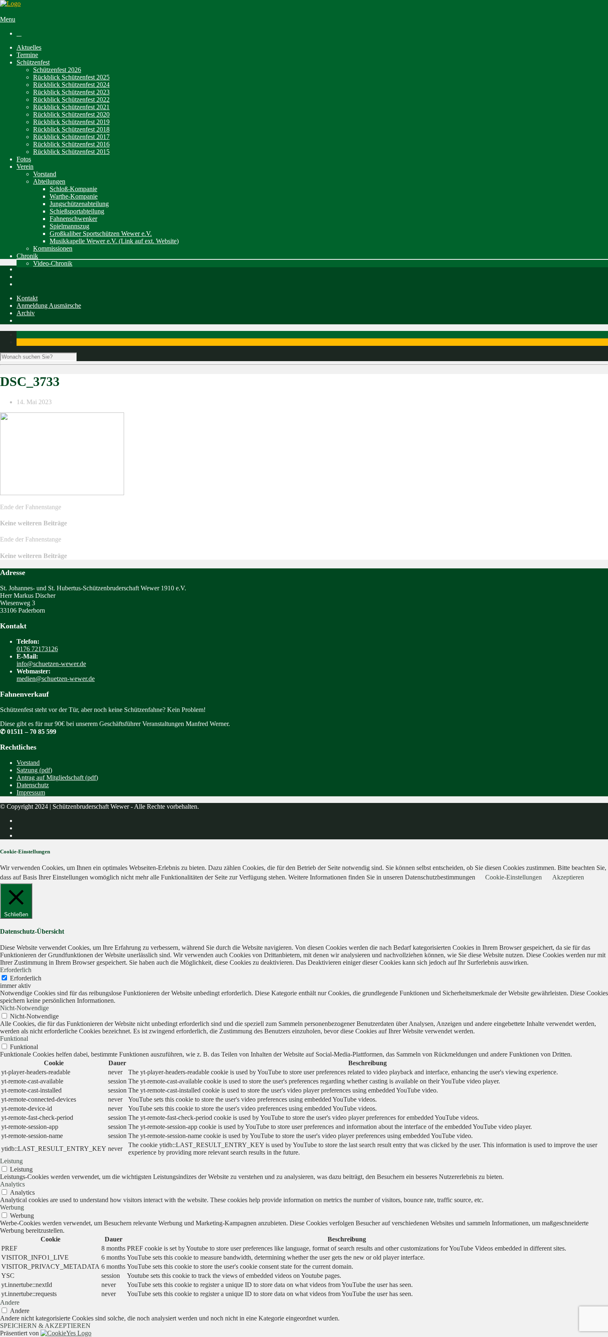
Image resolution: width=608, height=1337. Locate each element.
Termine (27, 54)
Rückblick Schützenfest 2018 (71, 129)
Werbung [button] (12, 1207)
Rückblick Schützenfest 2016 (71, 144)
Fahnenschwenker (73, 218)
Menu (7, 19)
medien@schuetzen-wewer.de (56, 678)
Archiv (26, 312)
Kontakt (27, 298)
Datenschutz (33, 784)
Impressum (31, 792)
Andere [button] (9, 1302)
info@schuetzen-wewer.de (51, 663)
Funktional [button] (14, 1038)
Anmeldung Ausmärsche (49, 305)
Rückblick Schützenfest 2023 (71, 92)
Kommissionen (52, 248)
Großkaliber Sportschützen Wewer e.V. (101, 233)
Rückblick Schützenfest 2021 (71, 106)
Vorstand (44, 173)
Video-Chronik (52, 263)
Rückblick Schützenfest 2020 (71, 114)
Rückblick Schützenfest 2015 (71, 151)
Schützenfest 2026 (57, 69)
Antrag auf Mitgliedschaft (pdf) (57, 777)
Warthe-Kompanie (74, 196)
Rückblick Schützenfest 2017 (71, 136)
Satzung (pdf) (34, 770)
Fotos (24, 159)
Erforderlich (25, 978)
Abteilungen (49, 181)
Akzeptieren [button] (568, 877)
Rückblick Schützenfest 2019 (71, 121)
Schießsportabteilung (77, 211)
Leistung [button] (11, 1160)
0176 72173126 (37, 648)
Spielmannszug (69, 226)
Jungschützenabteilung (79, 203)
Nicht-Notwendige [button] (24, 1007)
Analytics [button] (12, 1184)
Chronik (27, 255)
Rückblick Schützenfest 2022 (71, 99)
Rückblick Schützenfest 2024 (71, 84)
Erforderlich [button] (15, 969)
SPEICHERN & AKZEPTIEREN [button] (45, 1325)
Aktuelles (29, 47)
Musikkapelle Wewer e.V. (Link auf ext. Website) (114, 240)
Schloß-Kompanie (73, 188)
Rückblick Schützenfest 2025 (71, 77)
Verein (25, 166)
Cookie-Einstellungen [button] (513, 877)
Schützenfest (33, 62)
